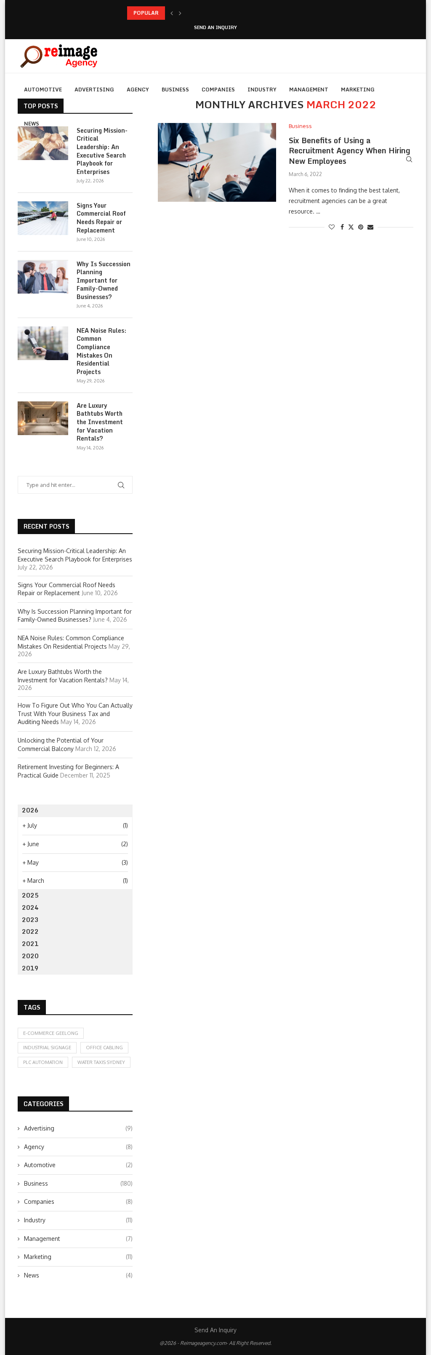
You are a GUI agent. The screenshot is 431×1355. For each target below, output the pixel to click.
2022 (30, 931)
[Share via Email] (370, 226)
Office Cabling (104, 1047)
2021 (30, 944)
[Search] (409, 159)
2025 (30, 895)
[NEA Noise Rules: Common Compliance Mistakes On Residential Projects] (43, 343)
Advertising (94, 90)
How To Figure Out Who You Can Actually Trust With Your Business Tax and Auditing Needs (75, 713)
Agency (138, 90)
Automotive (43, 90)
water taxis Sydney (101, 1062)
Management (308, 90)
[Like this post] (332, 226)
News (31, 124)
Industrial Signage (47, 1047)
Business (175, 90)
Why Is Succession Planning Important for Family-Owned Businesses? (103, 280)
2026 (30, 810)
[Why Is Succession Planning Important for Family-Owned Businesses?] (43, 277)
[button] (171, 13)
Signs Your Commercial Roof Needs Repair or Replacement (200, 13)
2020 (30, 956)
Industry (262, 90)
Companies (218, 90)
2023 (30, 920)
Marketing (358, 90)
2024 (30, 907)
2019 (30, 968)
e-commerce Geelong (50, 1033)
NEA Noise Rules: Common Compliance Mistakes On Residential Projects (101, 351)
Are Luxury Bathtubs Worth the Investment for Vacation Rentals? (100, 422)
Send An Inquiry (215, 27)
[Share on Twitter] (351, 226)
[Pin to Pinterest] (360, 226)
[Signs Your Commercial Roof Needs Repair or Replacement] (43, 218)
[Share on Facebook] (342, 226)
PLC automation (43, 1062)
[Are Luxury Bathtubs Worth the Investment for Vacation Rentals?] (43, 418)
